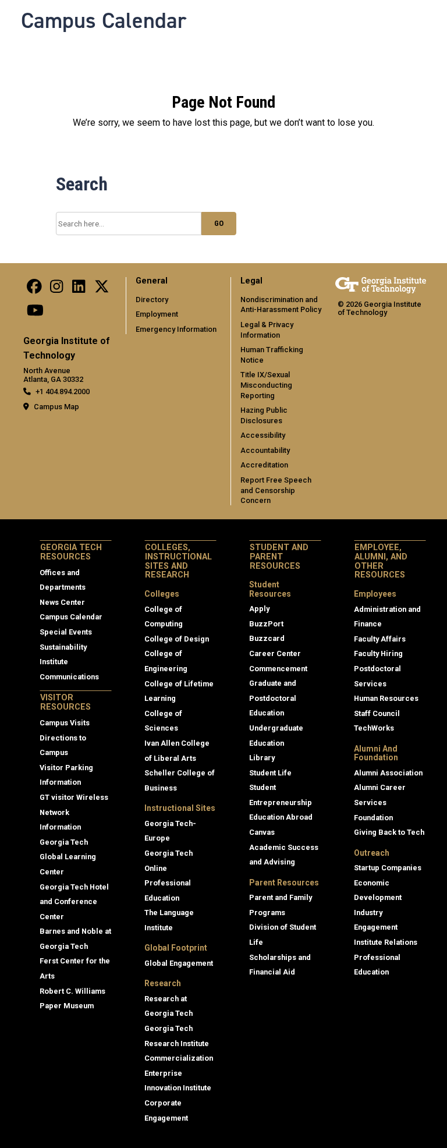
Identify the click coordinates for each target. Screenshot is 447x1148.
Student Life (270, 772)
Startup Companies (387, 867)
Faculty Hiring (378, 653)
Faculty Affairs (380, 639)
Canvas (262, 832)
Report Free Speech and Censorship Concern (275, 490)
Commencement (278, 668)
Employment (157, 314)
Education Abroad (281, 817)
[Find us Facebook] (34, 289)
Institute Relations (385, 942)
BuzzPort (266, 623)
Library (262, 757)
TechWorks (374, 728)
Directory (152, 299)
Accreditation (264, 464)
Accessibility (262, 435)
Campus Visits (65, 722)
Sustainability (63, 647)
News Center (62, 602)
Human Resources (386, 698)
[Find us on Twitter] (101, 289)
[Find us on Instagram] (56, 289)
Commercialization (178, 1058)
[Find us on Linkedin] (78, 289)
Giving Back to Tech (389, 832)
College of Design (176, 639)
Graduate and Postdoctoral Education (272, 698)
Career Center (275, 653)
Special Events (66, 632)
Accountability (265, 450)
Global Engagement (178, 963)
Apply (259, 608)
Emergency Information (176, 329)
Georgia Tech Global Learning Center (68, 857)
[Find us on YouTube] (35, 313)
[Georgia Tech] (380, 285)
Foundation (373, 817)
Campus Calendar (103, 20)
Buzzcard (267, 638)
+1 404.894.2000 (63, 391)
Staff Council (377, 713)
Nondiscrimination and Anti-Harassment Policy (280, 304)
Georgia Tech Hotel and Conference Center (74, 902)
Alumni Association (388, 772)
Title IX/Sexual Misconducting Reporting (266, 384)
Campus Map (56, 406)
